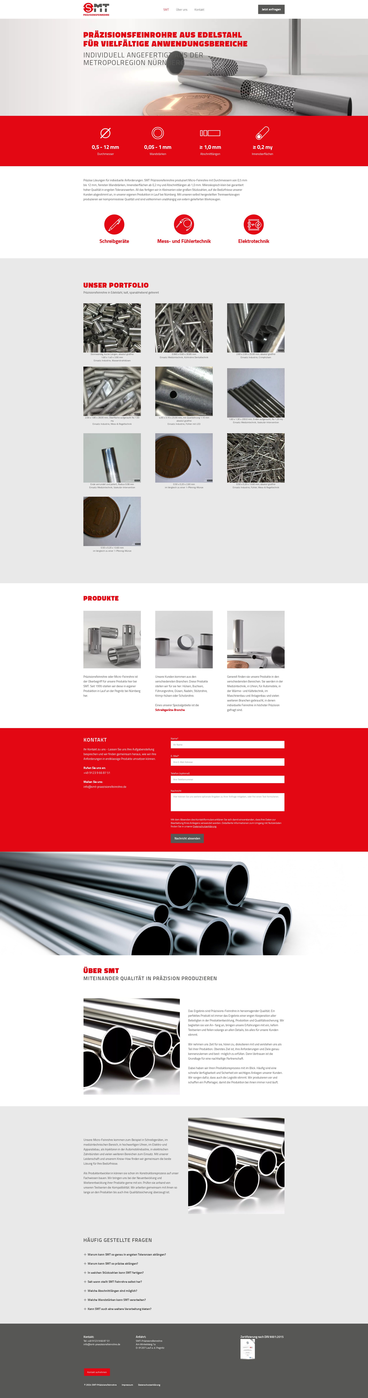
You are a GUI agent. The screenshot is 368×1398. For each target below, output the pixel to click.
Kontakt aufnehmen (97, 1372)
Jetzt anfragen (271, 9)
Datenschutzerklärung (204, 826)
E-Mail (175, 756)
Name (174, 738)
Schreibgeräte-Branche (170, 710)
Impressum (127, 1384)
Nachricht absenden (187, 838)
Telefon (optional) (180, 773)
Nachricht (176, 790)
